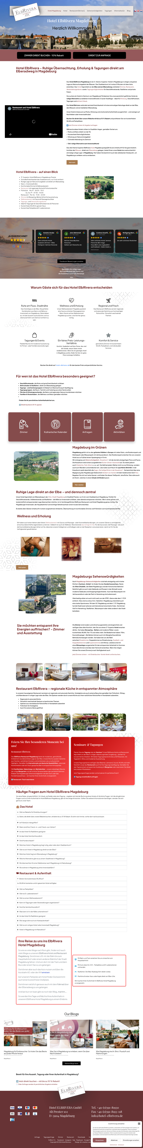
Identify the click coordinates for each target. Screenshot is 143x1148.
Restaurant (130, 87)
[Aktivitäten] (119, 424)
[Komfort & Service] (108, 335)
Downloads (81, 1137)
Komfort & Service (108, 340)
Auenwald (116, 462)
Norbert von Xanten (109, 473)
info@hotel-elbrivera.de (107, 1116)
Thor (136, 473)
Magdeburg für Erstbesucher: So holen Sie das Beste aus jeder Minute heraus (25, 1052)
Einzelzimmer (84, 640)
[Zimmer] (23, 424)
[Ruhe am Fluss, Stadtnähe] (34, 300)
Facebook (60, 1140)
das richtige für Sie (87, 525)
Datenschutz (113, 1144)
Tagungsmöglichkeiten (95, 89)
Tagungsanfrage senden (86, 773)
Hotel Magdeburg (54, 11)
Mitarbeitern (86, 769)
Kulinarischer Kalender (55, 432)
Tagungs (24, 201)
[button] (139, 1124)
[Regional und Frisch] (108, 300)
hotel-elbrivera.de (62, 365)
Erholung (123, 98)
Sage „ (108, 470)
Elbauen (78, 150)
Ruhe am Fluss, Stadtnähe (34, 305)
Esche (104, 462)
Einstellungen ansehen (131, 1140)
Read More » (7, 1058)
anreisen (46, 972)
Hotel (65, 11)
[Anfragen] (87, 424)
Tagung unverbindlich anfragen (87, 777)
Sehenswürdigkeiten (94, 11)
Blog (128, 11)
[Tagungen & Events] (34, 335)
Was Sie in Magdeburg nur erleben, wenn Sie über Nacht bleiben (70, 1052)
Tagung (87, 752)
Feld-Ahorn (88, 465)
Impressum (121, 1144)
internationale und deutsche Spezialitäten (43, 763)
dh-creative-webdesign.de (89, 1142)
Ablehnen (114, 1140)
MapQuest (79, 1140)
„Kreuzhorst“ (97, 460)
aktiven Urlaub (82, 101)
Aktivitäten (119, 432)
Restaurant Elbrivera (77, 11)
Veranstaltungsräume (74, 89)
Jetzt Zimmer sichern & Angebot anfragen (82, 125)
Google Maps (88, 1140)
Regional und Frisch (108, 305)
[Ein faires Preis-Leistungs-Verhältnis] (71, 335)
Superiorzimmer (94, 643)
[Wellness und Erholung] (71, 300)
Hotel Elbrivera (66, 1142)
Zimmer (122, 87)
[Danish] (138, 11)
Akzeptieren (99, 1140)
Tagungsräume (84, 763)
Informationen (119, 11)
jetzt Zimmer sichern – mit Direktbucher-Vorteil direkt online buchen (96, 654)
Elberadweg (93, 150)
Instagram (68, 1140)
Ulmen (109, 462)
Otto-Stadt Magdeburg (56, 497)
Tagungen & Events (35, 340)
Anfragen (87, 432)
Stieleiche (79, 465)
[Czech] (135, 11)
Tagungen (108, 11)
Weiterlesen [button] (107, 250)
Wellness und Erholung (71, 305)
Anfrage (37, 1137)
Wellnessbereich (26, 199)
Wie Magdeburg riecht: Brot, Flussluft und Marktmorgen (113, 1052)
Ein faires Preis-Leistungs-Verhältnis (71, 342)
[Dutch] (141, 11)
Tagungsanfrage (49, 1137)
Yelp (73, 1140)
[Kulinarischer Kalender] (55, 424)
